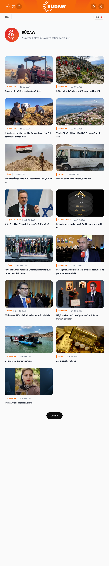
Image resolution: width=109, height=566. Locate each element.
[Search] (19, 6)
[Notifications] (101, 6)
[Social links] (7, 6)
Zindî (97, 17)
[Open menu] (7, 16)
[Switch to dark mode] (94, 6)
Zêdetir (54, 415)
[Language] (13, 6)
